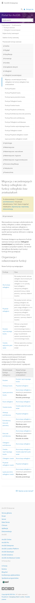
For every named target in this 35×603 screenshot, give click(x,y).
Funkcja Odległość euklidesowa (15, 122)
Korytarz (5, 380)
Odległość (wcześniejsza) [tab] (12, 75)
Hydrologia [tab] (8, 143)
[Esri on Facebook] (6, 588)
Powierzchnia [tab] (8, 172)
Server (4, 519)
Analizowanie (16, 25)
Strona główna (7, 513)
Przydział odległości (22, 386)
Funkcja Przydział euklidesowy (14, 109)
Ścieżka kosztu (7, 407)
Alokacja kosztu (7, 386)
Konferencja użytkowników (11, 575)
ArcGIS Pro (5, 542)
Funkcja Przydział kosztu (13, 93)
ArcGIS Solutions (7, 555)
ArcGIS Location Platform (10, 549)
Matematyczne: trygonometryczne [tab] (15, 160)
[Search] (21, 9)
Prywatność (5, 597)
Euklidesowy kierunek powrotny (7, 423)
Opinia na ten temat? (25, 491)
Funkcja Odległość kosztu (13, 101)
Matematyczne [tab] (9, 147)
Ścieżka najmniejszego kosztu (7, 452)
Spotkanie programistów (10, 578)
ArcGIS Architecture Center (11, 558)
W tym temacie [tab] (8, 216)
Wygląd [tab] (7, 50)
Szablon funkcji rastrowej (11, 37)
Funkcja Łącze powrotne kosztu (15, 97)
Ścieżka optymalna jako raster (7, 345)
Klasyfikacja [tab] (8, 54)
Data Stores (6, 522)
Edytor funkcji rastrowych (11, 33)
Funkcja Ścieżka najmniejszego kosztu (17, 126)
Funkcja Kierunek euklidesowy (15, 118)
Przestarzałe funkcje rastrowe (12, 42)
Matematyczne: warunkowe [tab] (13, 151)
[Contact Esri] (12, 588)
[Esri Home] (5, 582)
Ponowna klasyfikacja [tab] (11, 164)
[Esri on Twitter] (3, 588)
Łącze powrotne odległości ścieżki (16, 139)
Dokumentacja (7, 531)
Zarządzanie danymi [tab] (11, 67)
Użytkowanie (6, 25)
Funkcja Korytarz (10, 88)
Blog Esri (5, 572)
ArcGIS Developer (8, 552)
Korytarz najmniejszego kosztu (7, 331)
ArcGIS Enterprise (11, 3)
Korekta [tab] (7, 63)
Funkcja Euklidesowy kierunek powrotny (18, 114)
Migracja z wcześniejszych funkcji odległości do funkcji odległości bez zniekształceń (17, 82)
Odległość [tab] (7, 71)
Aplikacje (5, 528)
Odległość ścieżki (8, 458)
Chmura (4, 525)
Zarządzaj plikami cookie (16, 597)
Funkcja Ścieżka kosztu (12, 105)
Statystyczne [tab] (8, 168)
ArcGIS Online (6, 539)
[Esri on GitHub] (9, 588)
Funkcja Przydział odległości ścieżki (16, 135)
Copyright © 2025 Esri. (8, 594)
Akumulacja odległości (23, 390)
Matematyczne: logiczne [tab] (12, 155)
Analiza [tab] (6, 46)
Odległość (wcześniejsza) (12, 30)
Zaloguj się (29, 9)
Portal (4, 516)
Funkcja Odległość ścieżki (13, 130)
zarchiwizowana (8, 202)
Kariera (4, 569)
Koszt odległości (8, 402)
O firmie (4, 566)
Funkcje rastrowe (9, 27)
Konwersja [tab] (7, 58)
